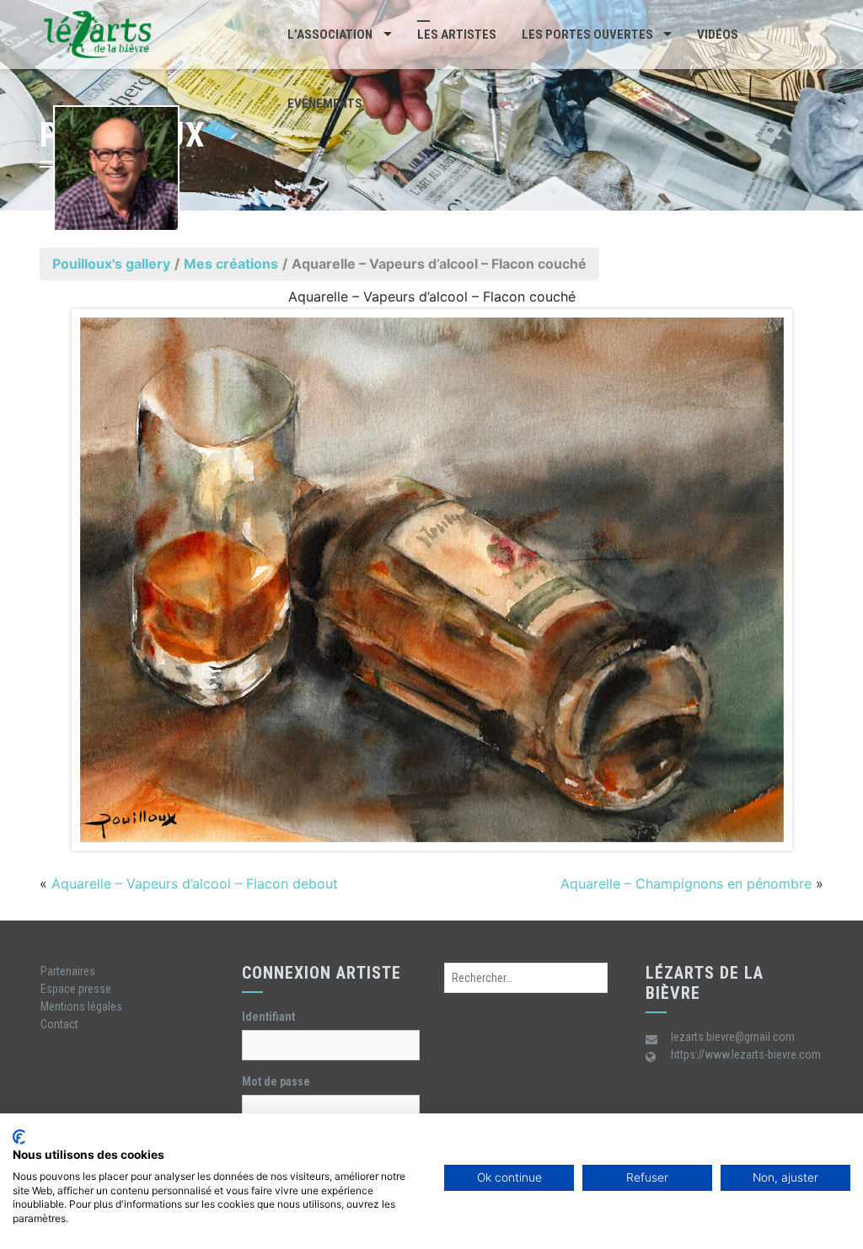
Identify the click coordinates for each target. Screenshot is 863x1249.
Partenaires (67, 971)
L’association (330, 34)
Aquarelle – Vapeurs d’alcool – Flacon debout (194, 883)
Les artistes (456, 34)
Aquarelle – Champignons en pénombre (686, 883)
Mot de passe (276, 1081)
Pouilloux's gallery (111, 263)
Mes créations (231, 263)
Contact (59, 1024)
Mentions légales (81, 1006)
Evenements (324, 103)
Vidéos (717, 34)
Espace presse (75, 988)
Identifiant (268, 1016)
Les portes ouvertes (587, 34)
